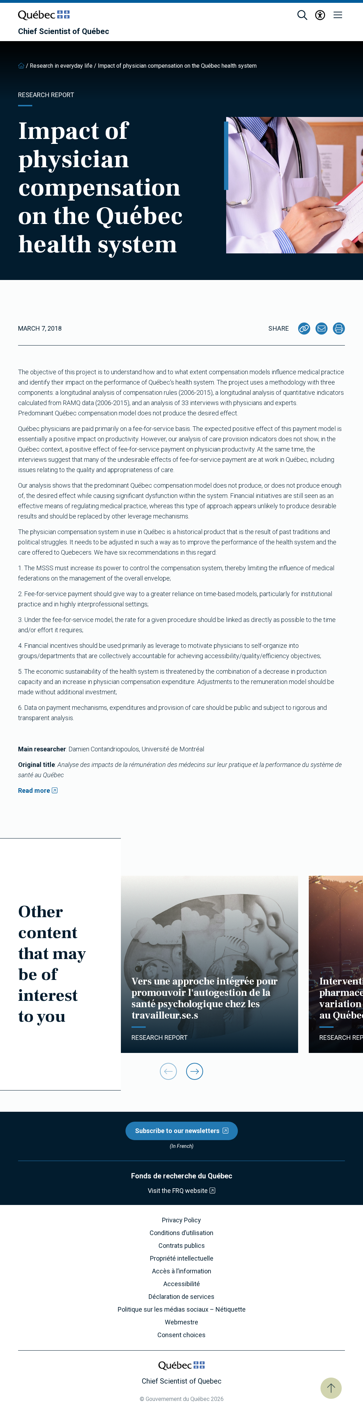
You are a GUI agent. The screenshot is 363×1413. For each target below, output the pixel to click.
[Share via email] (321, 329)
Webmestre (181, 1322)
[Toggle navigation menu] (338, 15)
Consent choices (181, 1335)
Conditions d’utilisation (181, 1233)
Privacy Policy (181, 1220)
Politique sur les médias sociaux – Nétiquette (182, 1309)
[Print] (339, 329)
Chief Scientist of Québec (63, 31)
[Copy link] (304, 329)
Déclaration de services (181, 1297)
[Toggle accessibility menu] (320, 15)
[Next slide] (194, 1071)
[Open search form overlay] (302, 15)
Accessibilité (181, 1284)
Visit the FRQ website (178, 1190)
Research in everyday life (61, 65)
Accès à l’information (181, 1271)
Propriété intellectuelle (181, 1258)
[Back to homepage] (21, 65)
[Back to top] (331, 1388)
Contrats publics (181, 1246)
